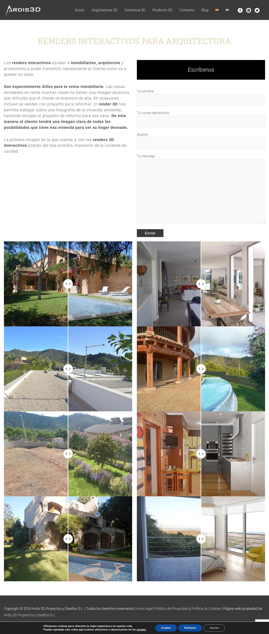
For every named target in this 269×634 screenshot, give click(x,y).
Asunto (142, 134)
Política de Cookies (206, 608)
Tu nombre (145, 91)
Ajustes (214, 628)
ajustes (141, 629)
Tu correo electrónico (153, 113)
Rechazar (190, 628)
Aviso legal (144, 608)
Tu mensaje (146, 156)
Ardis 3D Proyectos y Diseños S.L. (30, 615)
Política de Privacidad (171, 608)
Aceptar (166, 628)
